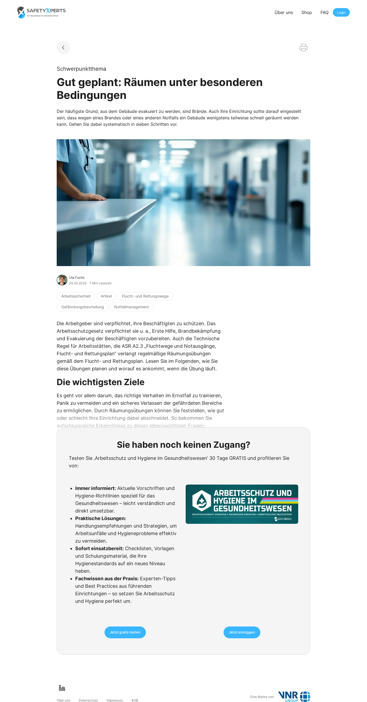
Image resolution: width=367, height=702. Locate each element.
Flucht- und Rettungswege (145, 296)
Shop (306, 12)
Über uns (284, 12)
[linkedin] (62, 688)
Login (341, 12)
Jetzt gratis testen (125, 632)
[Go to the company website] (294, 697)
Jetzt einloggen (242, 632)
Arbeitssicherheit (76, 296)
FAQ (325, 12)
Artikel (106, 296)
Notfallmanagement (131, 307)
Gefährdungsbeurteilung (82, 307)
